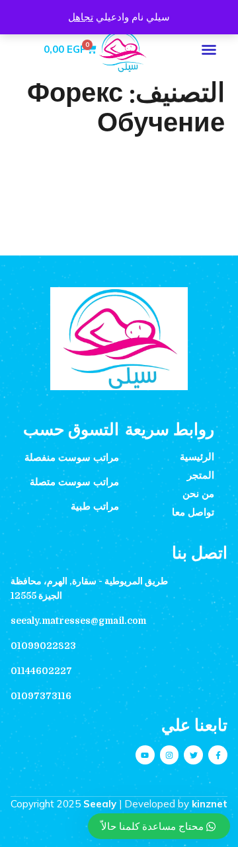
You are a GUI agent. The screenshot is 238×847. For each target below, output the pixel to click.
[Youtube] (145, 754)
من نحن (198, 494)
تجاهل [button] (80, 17)
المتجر (200, 475)
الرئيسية (197, 457)
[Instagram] (169, 754)
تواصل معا (193, 512)
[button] (209, 49)
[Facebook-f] (217, 754)
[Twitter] (193, 754)
